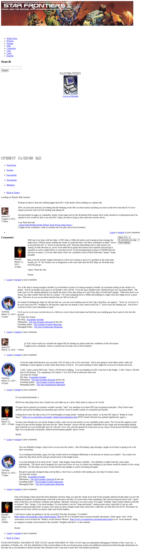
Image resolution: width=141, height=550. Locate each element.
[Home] (67, 25)
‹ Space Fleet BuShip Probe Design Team (36, 225)
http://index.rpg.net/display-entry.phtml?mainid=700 (37, 516)
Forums (10, 43)
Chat (9, 51)
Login (112, 232)
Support (10, 56)
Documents (12, 175)
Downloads (12, 180)
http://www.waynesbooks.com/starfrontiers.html (91, 519)
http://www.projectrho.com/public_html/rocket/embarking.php (50, 417)
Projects (10, 41)
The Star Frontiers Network (41, 322)
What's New (12, 38)
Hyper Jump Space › (64, 225)
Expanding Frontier (35, 319)
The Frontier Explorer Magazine (48, 324)
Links (9, 53)
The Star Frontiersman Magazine (48, 327)
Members (11, 185)
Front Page (11, 165)
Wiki (9, 46)
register (121, 232)
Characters (11, 48)
